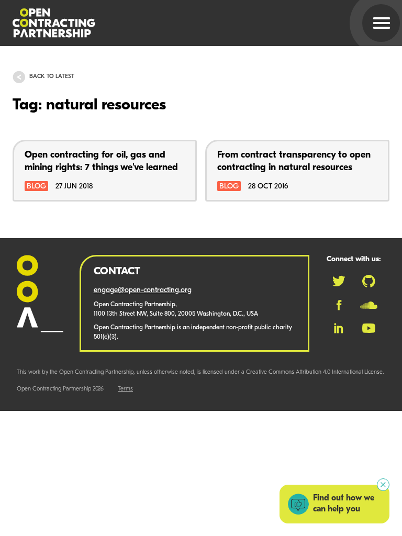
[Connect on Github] (369, 281)
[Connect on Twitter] (339, 281)
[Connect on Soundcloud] (369, 305)
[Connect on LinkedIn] (339, 328)
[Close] (383, 484)
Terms (125, 389)
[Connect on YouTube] (369, 328)
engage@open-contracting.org (143, 290)
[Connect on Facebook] (339, 305)
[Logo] (188, 23)
